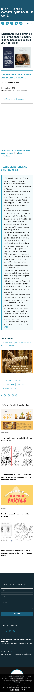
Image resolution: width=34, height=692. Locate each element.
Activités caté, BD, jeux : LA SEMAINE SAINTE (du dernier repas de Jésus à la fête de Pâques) (16, 477)
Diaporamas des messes (13, 381)
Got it (22, 690)
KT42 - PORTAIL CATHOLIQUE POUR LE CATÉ (17, 12)
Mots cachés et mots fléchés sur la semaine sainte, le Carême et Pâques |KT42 (16, 553)
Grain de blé (8, 384)
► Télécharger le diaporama (12, 99)
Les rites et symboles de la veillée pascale (15, 515)
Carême (3, 545)
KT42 (11, 651)
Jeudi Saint (5, 469)
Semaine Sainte (9, 388)
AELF (6, 327)
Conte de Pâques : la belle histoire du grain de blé (16, 439)
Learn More (14, 690)
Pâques (21, 384)
